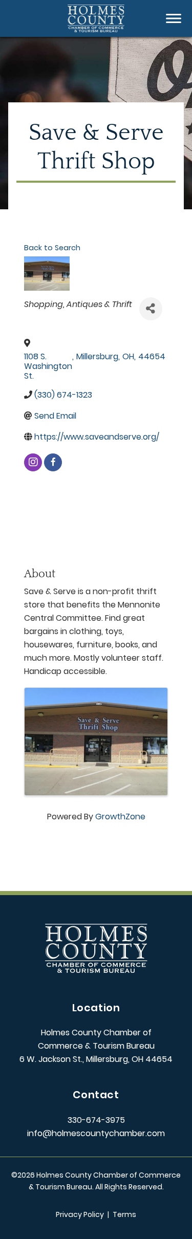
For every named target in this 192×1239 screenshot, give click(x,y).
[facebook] (53, 462)
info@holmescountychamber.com (96, 1133)
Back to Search (52, 248)
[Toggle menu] (173, 18)
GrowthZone (120, 816)
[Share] (150, 308)
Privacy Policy (80, 1214)
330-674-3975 (96, 1120)
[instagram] (33, 462)
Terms (124, 1214)
